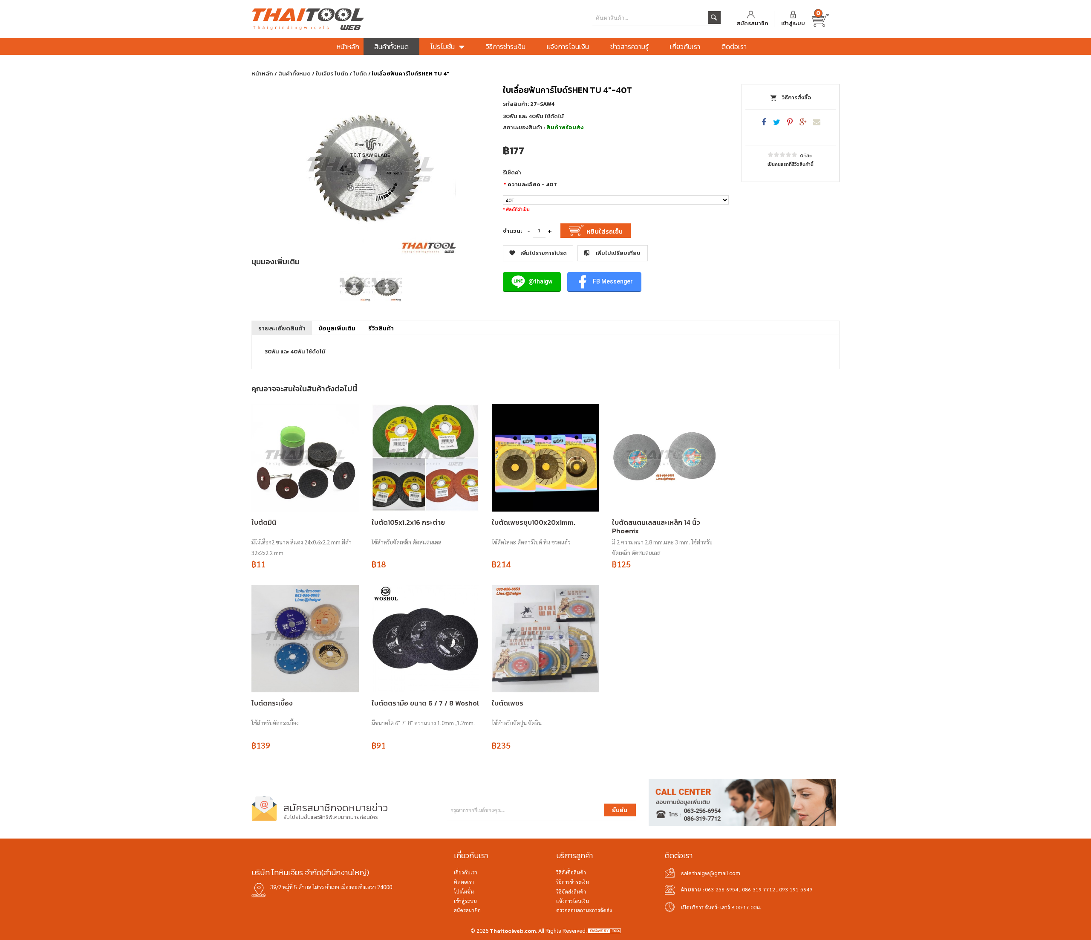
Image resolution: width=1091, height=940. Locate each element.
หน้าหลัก (262, 73)
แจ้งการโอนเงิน (572, 900)
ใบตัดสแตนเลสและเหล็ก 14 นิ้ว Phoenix (656, 526)
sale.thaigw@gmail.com (710, 873)
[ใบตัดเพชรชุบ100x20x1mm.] (545, 458)
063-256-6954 (721, 889)
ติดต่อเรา (464, 881)
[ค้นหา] (714, 17)
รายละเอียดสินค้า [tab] (282, 328)
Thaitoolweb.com (513, 931)
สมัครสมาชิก (752, 23)
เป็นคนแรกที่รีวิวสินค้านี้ (791, 164)
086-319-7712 (758, 889)
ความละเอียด (530, 184)
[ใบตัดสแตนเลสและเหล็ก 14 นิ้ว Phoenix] (665, 458)
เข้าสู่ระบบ (793, 23)
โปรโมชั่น (464, 891)
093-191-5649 (795, 889)
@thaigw (539, 281)
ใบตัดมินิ (263, 522)
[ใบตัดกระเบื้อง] (305, 638)
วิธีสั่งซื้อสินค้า (571, 872)
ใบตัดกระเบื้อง (272, 703)
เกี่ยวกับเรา (465, 872)
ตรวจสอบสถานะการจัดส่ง (584, 910)
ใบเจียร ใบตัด (332, 73)
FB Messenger (612, 281)
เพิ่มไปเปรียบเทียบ (618, 253)
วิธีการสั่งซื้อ (796, 97)
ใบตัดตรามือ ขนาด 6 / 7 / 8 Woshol (425, 703)
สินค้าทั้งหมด (294, 73)
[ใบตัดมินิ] (305, 458)
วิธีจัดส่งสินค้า (571, 891)
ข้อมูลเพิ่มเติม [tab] (336, 328)
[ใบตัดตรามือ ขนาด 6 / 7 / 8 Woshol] (425, 638)
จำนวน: (512, 231)
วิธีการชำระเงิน (572, 881)
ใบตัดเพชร (507, 703)
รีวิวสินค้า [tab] (381, 328)
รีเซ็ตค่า (512, 172)
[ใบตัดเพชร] (545, 638)
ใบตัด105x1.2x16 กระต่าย (408, 522)
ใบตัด (360, 73)
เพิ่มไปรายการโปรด (543, 253)
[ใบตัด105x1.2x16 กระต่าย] (425, 458)
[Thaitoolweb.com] (349, 19)
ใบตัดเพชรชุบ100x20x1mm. (533, 522)
